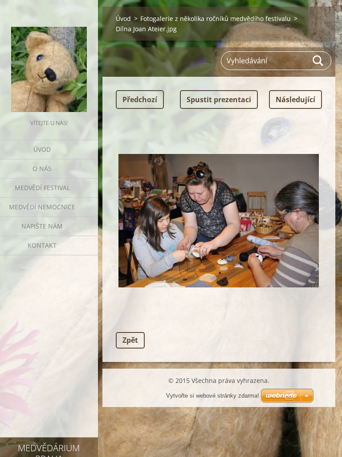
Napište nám (42, 226)
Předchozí (139, 99)
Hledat (318, 60)
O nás (42, 168)
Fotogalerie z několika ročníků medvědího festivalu (215, 18)
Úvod (42, 149)
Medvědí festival (42, 187)
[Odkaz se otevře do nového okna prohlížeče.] (218, 220)
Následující (295, 99)
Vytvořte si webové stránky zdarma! (212, 395)
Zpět (130, 340)
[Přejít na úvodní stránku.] (49, 58)
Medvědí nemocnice (42, 207)
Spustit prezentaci (219, 99)
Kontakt (42, 245)
